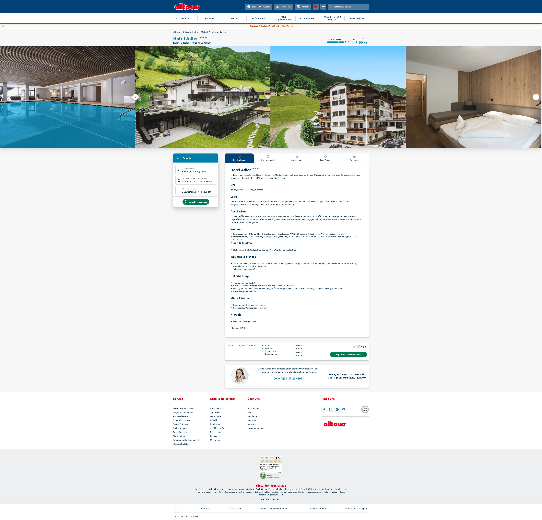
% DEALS (234, 18)
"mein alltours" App (181, 420)
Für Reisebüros (179, 436)
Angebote (354, 160)
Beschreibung (239, 160)
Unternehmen (253, 408)
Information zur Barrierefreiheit (275, 508)
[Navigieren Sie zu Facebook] (324, 409)
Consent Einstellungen (356, 508)
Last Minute (215, 416)
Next (536, 97)
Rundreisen (215, 424)
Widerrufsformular (318, 508)
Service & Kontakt (181, 424)
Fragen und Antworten (183, 412)
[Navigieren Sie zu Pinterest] (337, 409)
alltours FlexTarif (180, 416)
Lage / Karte (325, 160)
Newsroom (252, 420)
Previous (135, 97)
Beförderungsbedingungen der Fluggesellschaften (186, 442)
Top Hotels (215, 412)
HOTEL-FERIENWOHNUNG (283, 18)
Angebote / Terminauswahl (348, 354)
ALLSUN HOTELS (307, 18)
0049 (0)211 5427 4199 (288, 378)
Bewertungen (297, 160)
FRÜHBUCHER (258, 18)
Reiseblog (214, 420)
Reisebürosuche (180, 432)
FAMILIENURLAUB (356, 18)
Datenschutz (253, 424)
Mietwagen (215, 440)
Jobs (249, 412)
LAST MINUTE (210, 18)
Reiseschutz (215, 432)
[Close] (539, 26)
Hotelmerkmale (268, 160)
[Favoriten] (316, 7)
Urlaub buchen (216, 408)
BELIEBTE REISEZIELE (185, 18)
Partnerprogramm (255, 428)
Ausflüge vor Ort (217, 428)
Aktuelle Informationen (183, 408)
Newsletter (252, 416)
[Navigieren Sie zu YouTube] (343, 409)
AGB (177, 508)
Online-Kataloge (180, 428)
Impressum (204, 508)
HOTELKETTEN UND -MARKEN (332, 18)
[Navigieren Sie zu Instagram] (330, 409)
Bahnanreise (215, 436)
